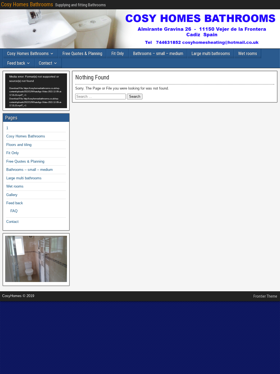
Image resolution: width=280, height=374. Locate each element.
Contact (45, 63)
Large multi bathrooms (210, 53)
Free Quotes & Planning (82, 53)
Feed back (16, 63)
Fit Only (117, 53)
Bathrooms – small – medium (158, 53)
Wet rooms (247, 53)
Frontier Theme (265, 296)
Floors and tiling (18, 145)
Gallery (12, 195)
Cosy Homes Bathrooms (27, 4)
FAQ (14, 211)
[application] (36, 90)
